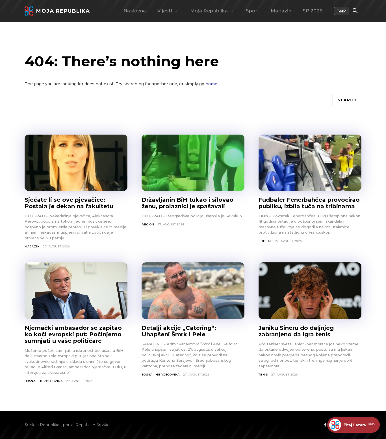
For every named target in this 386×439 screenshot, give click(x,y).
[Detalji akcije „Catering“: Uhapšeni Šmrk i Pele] (193, 290)
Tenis (263, 374)
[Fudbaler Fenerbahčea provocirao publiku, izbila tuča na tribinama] (310, 163)
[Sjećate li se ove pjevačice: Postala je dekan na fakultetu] (76, 163)
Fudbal (265, 241)
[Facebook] (325, 425)
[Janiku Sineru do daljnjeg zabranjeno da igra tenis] (310, 290)
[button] (354, 11)
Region (148, 224)
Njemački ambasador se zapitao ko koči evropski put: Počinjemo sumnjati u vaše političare (73, 334)
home (211, 83)
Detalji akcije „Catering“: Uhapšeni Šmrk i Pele (179, 331)
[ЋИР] (341, 11)
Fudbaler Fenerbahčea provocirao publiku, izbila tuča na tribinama (309, 203)
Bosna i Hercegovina (44, 381)
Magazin (32, 246)
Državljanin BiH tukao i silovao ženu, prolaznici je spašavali (187, 203)
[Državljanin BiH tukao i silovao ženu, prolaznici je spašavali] (193, 163)
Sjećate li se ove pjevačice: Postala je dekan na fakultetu (69, 203)
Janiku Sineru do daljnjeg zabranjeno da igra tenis (296, 331)
